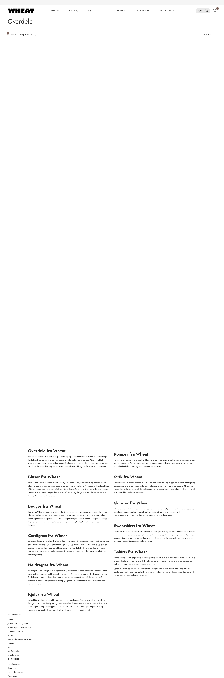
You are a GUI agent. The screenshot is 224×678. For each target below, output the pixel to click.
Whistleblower (14, 655)
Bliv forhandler (14, 651)
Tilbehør (120, 10)
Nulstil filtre (66, 51)
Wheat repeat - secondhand (19, 627)
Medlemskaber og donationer (20, 639)
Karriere (11, 643)
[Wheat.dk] (21, 10)
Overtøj (73, 10)
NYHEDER (54, 10)
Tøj (89, 10)
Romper (117, 459)
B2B (9, 647)
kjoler (36, 600)
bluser (55, 482)
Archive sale (142, 10)
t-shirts (122, 557)
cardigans (38, 541)
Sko (103, 10)
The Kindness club (15, 631)
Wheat (33, 466)
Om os (10, 619)
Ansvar (10, 635)
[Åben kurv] (214, 11)
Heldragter (32, 570)
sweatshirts (123, 531)
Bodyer (31, 512)
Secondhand (167, 10)
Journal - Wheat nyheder (18, 623)
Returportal (12, 668)
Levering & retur (14, 664)
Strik (186, 485)
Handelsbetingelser (15, 672)
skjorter (123, 508)
